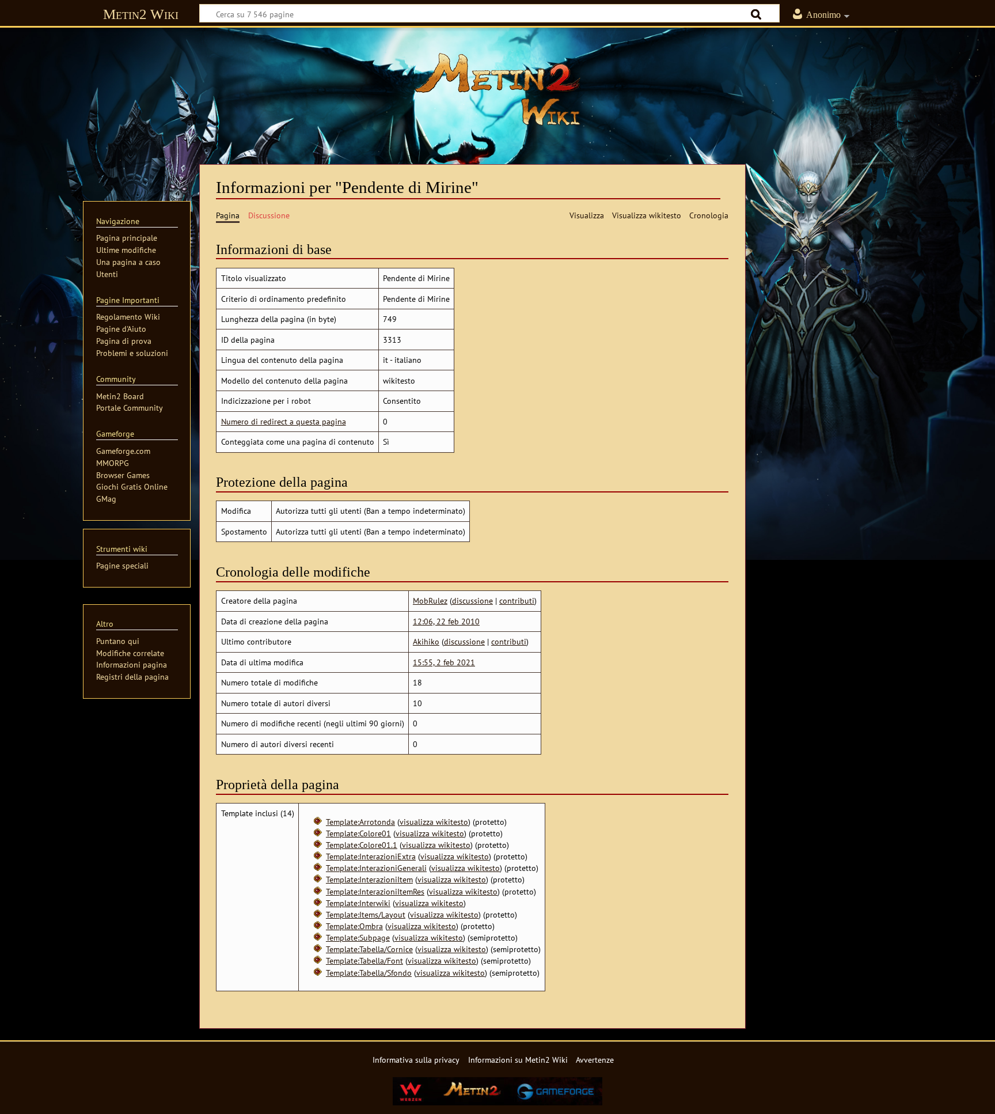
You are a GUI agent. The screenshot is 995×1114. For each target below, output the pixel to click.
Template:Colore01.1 (361, 844)
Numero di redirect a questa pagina (283, 421)
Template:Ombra (354, 925)
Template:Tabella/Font (364, 960)
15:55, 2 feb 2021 (444, 662)
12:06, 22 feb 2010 (446, 621)
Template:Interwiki (358, 902)
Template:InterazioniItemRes (375, 891)
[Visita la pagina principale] (497, 89)
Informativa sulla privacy (416, 1059)
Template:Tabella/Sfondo (369, 972)
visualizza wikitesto (434, 821)
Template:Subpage (358, 937)
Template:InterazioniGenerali (376, 867)
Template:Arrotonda (360, 821)
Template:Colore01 (358, 833)
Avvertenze (595, 1059)
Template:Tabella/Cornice (369, 949)
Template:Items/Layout (365, 914)
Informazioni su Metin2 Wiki (518, 1059)
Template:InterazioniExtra (371, 856)
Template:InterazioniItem (369, 879)
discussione (472, 600)
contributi (516, 600)
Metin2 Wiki (141, 14)
